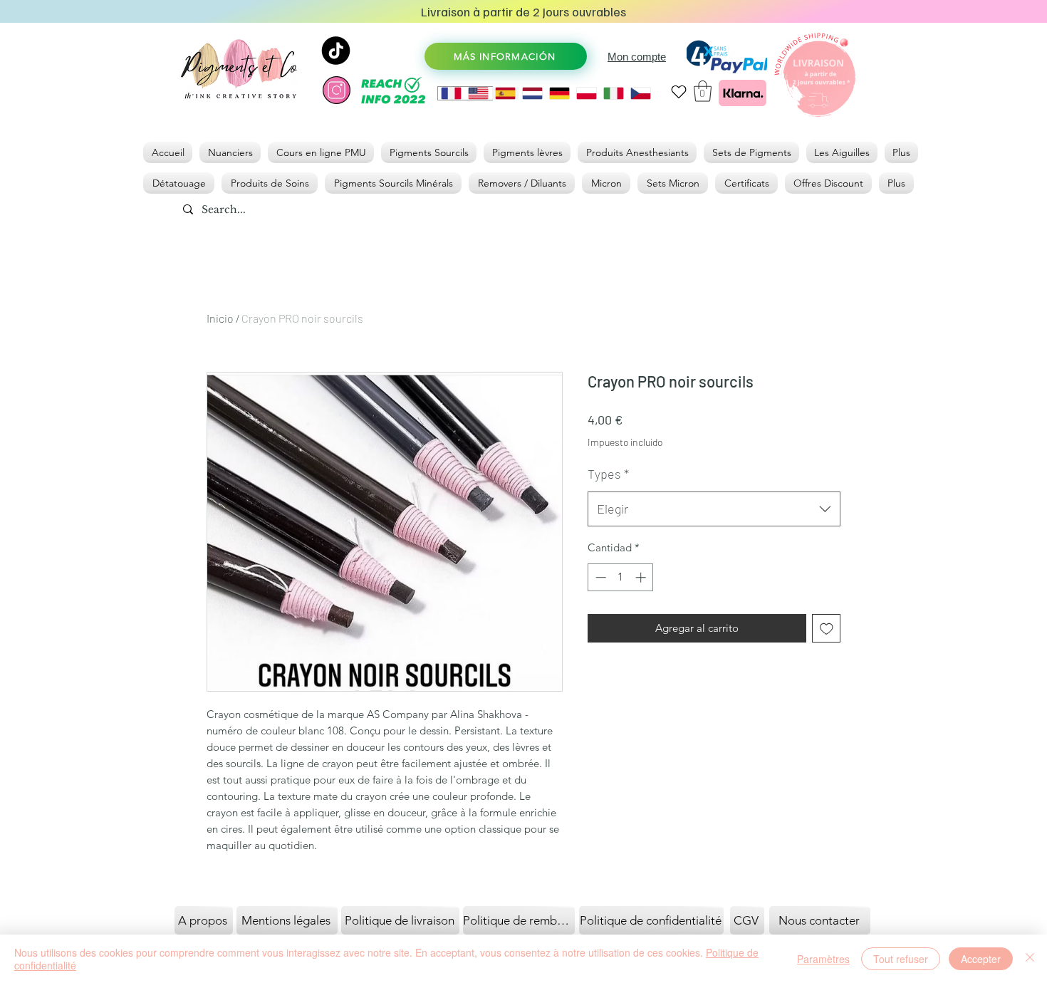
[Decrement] (599, 577)
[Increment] (642, 577)
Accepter (981, 959)
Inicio (220, 318)
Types (608, 474)
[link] (703, 91)
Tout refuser (900, 959)
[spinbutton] (620, 577)
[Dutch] (532, 93)
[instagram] (336, 90)
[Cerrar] (1029, 959)
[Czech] (640, 93)
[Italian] (613, 93)
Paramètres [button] (823, 959)
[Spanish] (505, 93)
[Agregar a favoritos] (826, 628)
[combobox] (714, 509)
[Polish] (586, 93)
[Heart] (678, 91)
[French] (451, 93)
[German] (559, 93)
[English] (477, 93)
